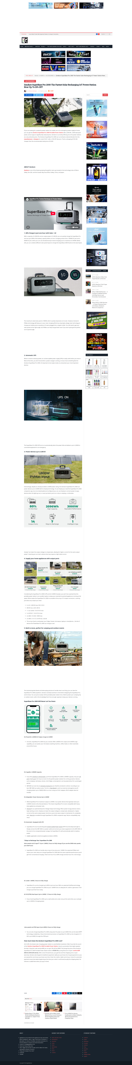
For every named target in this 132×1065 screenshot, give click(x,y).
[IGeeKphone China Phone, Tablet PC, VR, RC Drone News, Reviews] (24, 40)
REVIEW (92, 46)
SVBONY (86, 1037)
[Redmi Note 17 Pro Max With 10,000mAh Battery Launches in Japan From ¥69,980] (33, 1006)
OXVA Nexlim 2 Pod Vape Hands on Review (99, 285)
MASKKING (54, 1047)
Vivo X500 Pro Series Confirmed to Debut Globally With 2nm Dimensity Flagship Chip (73, 1016)
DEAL (103, 46)
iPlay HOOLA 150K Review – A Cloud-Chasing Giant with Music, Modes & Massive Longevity (99, 305)
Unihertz (86, 1045)
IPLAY (53, 1050)
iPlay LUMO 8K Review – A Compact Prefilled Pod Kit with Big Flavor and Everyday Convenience (100, 294)
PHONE (43, 46)
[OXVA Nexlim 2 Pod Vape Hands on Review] (88, 283)
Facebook (22, 1052)
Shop (107, 46)
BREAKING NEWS (29, 46)
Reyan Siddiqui (33, 91)
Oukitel (85, 1052)
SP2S (53, 1049)
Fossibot (86, 1043)
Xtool (85, 1050)
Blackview (86, 1041)
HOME (21, 46)
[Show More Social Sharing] (55, 95)
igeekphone (29, 1063)
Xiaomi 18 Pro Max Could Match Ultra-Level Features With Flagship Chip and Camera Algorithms (53, 1016)
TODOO (54, 1052)
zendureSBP (76, 950)
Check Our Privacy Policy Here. (26, 1046)
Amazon (37, 46)
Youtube (21, 1054)
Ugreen (85, 1056)
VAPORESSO (54, 1039)
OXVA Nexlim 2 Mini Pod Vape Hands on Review (99, 277)
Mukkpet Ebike (87, 1054)
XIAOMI (104, 270)
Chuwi (85, 1039)
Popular (89, 270)
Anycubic (86, 1049)
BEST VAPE (71, 46)
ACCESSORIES (30, 81)
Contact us (22, 1044)
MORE (98, 46)
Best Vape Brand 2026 (82, 46)
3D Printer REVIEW (97, 270)
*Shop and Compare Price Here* (27, 1051)
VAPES (64, 46)
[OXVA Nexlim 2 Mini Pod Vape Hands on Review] (88, 276)
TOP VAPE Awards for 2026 (54, 46)
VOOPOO (54, 1041)
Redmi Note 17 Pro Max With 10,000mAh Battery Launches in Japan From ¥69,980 (44, 34)
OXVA (53, 1043)
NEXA (53, 1045)
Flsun (85, 1047)
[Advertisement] (66, 20)
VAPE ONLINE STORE (57, 1037)
